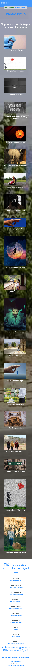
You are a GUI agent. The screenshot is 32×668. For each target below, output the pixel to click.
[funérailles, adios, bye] (15, 402)
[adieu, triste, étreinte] (15, 48)
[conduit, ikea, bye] (15, 93)
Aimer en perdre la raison (16, 644)
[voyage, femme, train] (15, 289)
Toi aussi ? (16, 629)
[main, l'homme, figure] (15, 379)
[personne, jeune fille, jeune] (15, 550)
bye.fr (5, 2)
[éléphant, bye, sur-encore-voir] (15, 164)
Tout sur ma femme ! (16, 594)
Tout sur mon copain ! (16, 608)
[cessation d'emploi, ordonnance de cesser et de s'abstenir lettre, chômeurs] (15, 113)
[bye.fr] (29, 3)
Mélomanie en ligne (16, 580)
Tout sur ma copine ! (16, 587)
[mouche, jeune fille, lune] (15, 265)
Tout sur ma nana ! (16, 601)
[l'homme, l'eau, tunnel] (15, 330)
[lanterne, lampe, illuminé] (15, 140)
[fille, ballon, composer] (15, 69)
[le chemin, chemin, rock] (15, 354)
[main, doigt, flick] (15, 227)
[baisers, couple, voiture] (15, 185)
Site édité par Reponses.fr (16, 665)
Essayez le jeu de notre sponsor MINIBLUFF (16, 657)
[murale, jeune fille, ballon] (15, 508)
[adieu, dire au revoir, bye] (15, 469)
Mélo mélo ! (16, 637)
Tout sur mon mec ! (16, 622)
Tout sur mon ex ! (16, 615)
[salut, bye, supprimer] (15, 426)
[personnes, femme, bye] (15, 209)
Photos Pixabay (16, 661)
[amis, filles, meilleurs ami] (15, 449)
